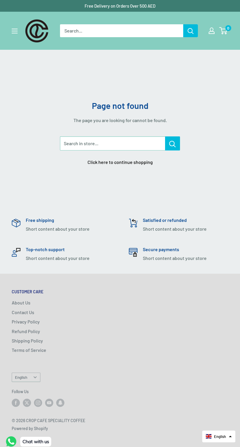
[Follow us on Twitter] (27, 403)
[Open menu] (15, 31)
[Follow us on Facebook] (16, 403)
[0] (223, 30)
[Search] (190, 30)
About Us (21, 302)
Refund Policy (26, 331)
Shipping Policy (27, 340)
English (21, 377)
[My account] (212, 31)
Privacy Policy (26, 321)
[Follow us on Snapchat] (60, 403)
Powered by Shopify (30, 428)
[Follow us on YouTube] (49, 403)
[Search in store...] (172, 143)
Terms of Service (29, 350)
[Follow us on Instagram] (38, 403)
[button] (218, 436)
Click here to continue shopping (120, 162)
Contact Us (23, 312)
